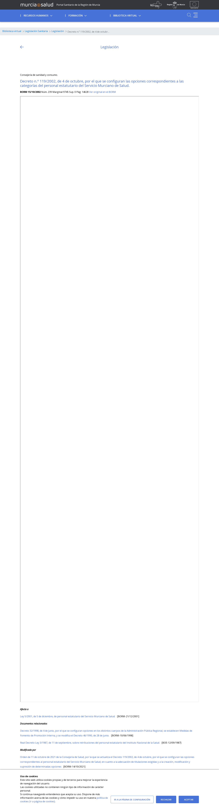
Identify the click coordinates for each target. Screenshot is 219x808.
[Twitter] (22, 61)
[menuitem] (42, 15)
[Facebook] (28, 61)
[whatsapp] (34, 61)
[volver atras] (22, 47)
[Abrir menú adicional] (195, 15)
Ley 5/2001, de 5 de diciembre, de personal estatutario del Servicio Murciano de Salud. (68, 716)
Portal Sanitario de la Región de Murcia (78, 4)
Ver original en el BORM (102, 92)
